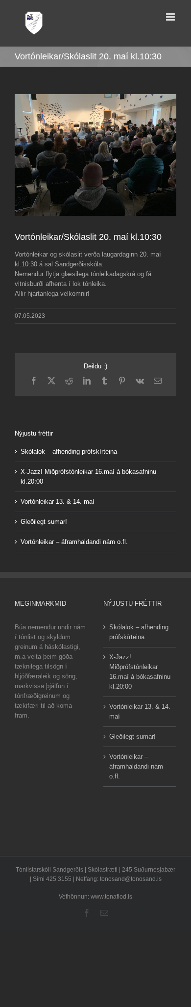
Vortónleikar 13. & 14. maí (58, 501)
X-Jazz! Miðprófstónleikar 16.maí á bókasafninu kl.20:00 (139, 671)
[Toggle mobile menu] (171, 17)
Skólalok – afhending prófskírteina (69, 451)
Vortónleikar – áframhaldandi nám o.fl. (74, 541)
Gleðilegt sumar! (44, 521)
